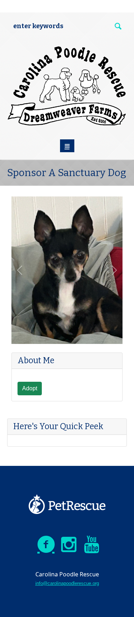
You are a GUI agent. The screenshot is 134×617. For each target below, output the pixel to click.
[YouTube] (92, 545)
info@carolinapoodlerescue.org (67, 583)
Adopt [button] (29, 388)
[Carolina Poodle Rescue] (67, 86)
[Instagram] (69, 545)
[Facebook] (46, 545)
